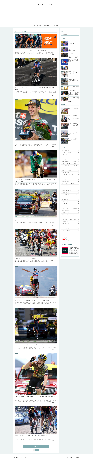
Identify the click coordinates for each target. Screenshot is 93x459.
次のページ (36, 446)
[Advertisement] (46, 15)
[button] (78, 35)
